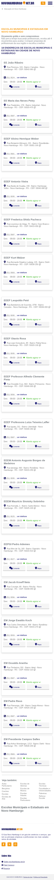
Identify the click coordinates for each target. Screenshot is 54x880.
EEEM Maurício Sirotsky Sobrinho (24, 501)
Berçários (6, 788)
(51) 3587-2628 (12, 235)
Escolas (5, 794)
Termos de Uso (27, 877)
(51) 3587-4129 (12, 678)
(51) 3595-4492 (12, 478)
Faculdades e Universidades (45, 789)
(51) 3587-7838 (12, 716)
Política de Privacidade (40, 877)
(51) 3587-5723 (12, 116)
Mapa (39, 87)
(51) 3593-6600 (12, 635)
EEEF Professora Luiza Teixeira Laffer (27, 422)
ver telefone (22, 77)
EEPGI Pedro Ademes (17, 544)
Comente (16, 87)
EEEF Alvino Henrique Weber (21, 138)
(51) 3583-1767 (12, 754)
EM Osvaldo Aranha (16, 663)
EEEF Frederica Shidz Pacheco (23, 219)
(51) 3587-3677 (12, 437)
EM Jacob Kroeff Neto (17, 582)
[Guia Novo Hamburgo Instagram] (16, 844)
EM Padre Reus (13, 701)
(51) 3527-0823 (12, 559)
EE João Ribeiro (14, 62)
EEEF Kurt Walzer (15, 257)
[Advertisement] (27, 17)
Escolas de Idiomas (24, 785)
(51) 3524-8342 (12, 78)
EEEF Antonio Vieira (16, 181)
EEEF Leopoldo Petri (16, 300)
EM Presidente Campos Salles (22, 739)
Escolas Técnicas (42, 785)
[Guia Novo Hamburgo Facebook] (4, 844)
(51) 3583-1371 (12, 273)
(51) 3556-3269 (12, 597)
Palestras (43, 793)
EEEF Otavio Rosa (15, 338)
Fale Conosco (9, 865)
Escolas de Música (24, 789)
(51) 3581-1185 (12, 154)
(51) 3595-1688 (12, 196)
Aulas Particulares (7, 785)
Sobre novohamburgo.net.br (14, 862)
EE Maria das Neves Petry (19, 100)
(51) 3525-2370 (12, 516)
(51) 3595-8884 (12, 315)
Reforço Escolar (42, 797)
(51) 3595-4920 (12, 353)
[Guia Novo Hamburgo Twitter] (10, 844)
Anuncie (7, 868)
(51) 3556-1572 (12, 395)
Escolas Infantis (23, 794)
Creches (5, 791)
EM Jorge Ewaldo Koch (18, 620)
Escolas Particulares (25, 799)
